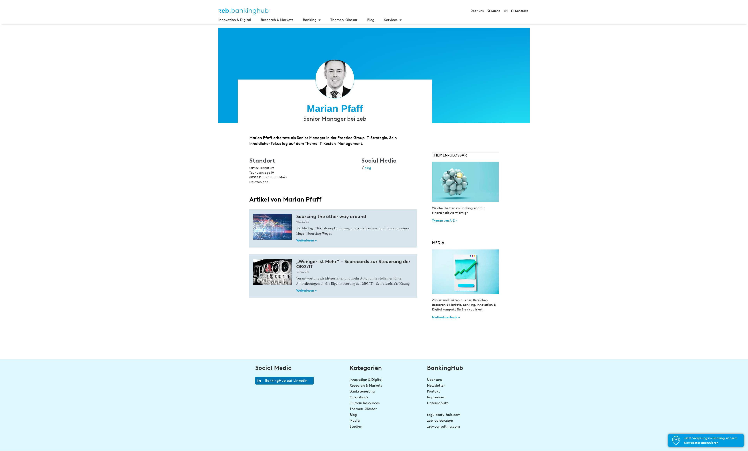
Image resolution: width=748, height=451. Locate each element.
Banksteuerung (362, 391)
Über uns (434, 380)
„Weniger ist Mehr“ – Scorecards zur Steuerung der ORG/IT (353, 264)
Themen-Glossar (343, 20)
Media (355, 420)
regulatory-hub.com (443, 415)
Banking (310, 20)
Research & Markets (277, 20)
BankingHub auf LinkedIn (286, 380)
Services (391, 20)
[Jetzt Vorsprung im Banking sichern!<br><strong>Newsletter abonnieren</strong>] (676, 440)
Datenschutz (437, 403)
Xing (367, 168)
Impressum (436, 397)
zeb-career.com (440, 420)
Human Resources (365, 403)
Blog (370, 20)
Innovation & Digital (234, 20)
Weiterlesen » (306, 240)
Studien (356, 426)
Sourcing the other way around (331, 216)
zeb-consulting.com (443, 426)
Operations (359, 397)
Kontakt (433, 391)
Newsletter (436, 385)
